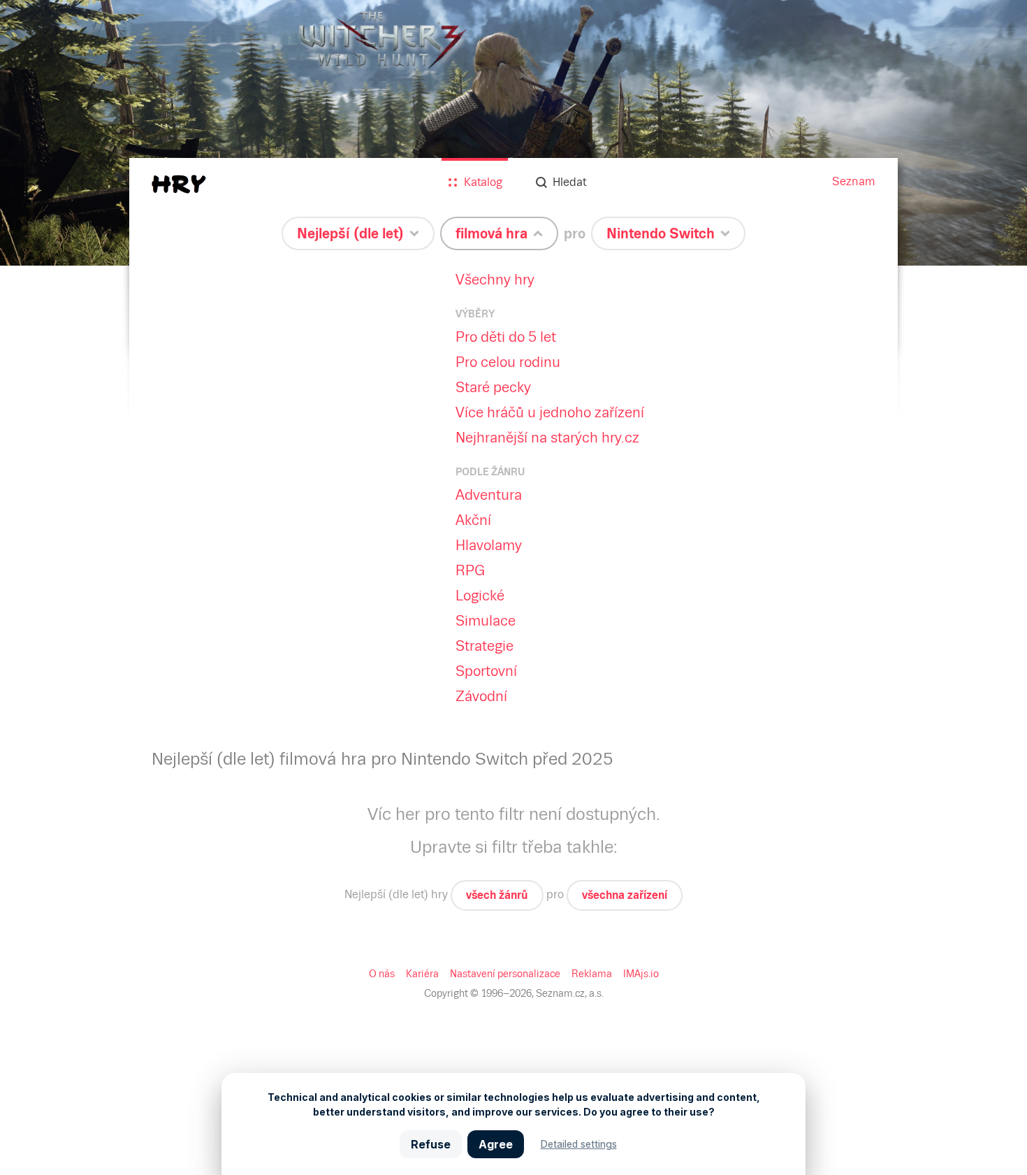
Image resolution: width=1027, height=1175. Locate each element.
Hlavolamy (489, 545)
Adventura (489, 495)
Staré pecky (493, 387)
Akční (473, 520)
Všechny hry (495, 279)
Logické (480, 595)
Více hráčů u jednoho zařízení (550, 412)
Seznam (853, 181)
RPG (470, 570)
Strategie (485, 646)
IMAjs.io (641, 973)
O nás (382, 973)
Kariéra (422, 973)
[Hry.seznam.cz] (179, 184)
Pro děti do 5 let (506, 337)
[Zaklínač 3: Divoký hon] (513, 133)
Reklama (591, 973)
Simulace (486, 620)
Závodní (481, 696)
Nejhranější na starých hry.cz (547, 437)
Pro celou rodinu (508, 362)
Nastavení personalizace (505, 973)
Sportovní (486, 671)
